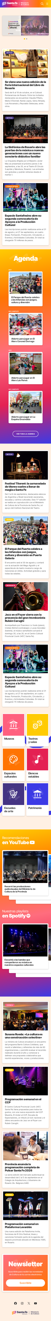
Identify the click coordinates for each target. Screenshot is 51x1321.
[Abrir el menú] (47, 3)
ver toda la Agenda (25, 434)
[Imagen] (25, 25)
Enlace (6, 715)
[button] (24, 39)
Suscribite (25, 1282)
